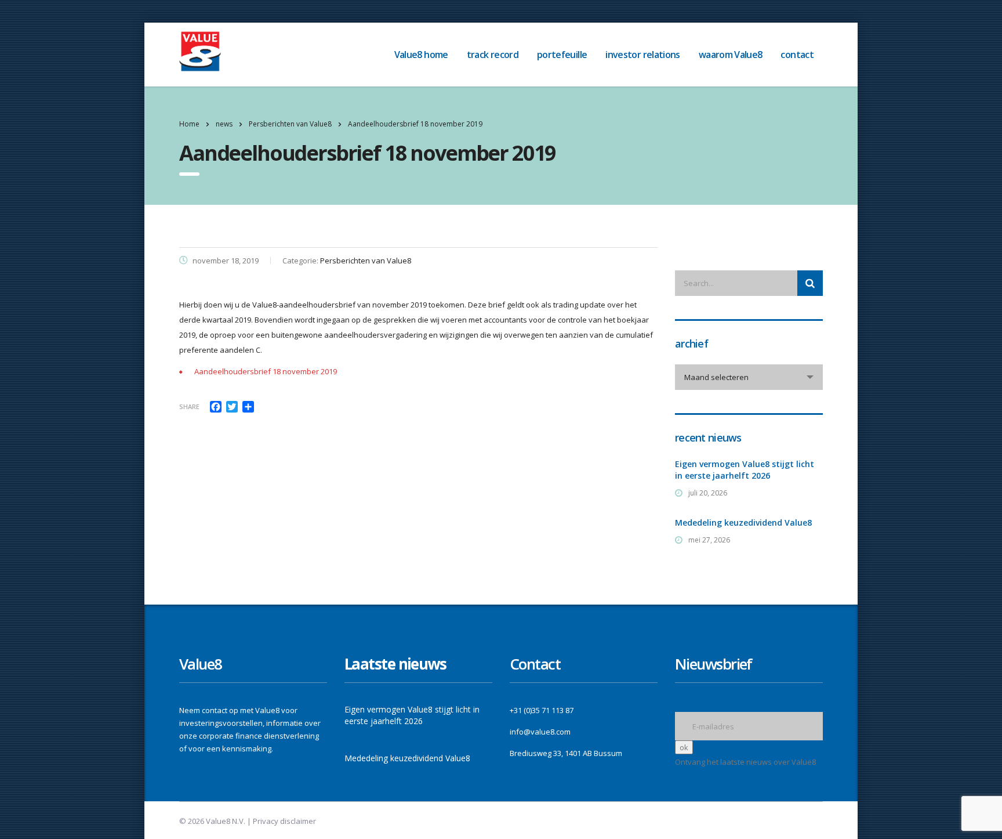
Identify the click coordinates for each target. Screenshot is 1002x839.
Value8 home (421, 54)
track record (492, 54)
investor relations (642, 54)
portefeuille (562, 54)
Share (189, 406)
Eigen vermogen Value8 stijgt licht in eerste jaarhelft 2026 (744, 469)
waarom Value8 (731, 54)
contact (797, 54)
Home (189, 124)
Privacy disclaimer (284, 821)
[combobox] (749, 377)
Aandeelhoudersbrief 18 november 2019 (265, 371)
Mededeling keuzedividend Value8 (743, 522)
